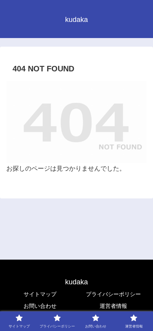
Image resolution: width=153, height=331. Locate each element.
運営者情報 (113, 306)
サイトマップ (40, 294)
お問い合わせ (40, 306)
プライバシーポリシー (113, 294)
